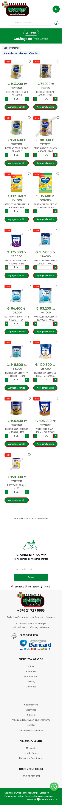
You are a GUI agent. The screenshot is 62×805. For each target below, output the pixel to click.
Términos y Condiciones (31, 758)
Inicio (31, 666)
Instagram (33, 586)
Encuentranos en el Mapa (33, 623)
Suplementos (31, 704)
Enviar (31, 577)
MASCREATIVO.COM (48, 799)
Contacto (31, 686)
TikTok (46, 586)
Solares (31, 715)
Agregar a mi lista (17, 59)
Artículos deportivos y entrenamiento (31, 720)
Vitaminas (31, 709)
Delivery (31, 681)
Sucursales (31, 671)
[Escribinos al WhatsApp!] (54, 787)
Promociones (31, 676)
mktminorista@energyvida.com (33, 627)
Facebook (19, 586)
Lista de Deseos (31, 753)
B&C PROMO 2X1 (31, 776)
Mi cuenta (31, 748)
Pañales (31, 725)
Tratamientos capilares (31, 730)
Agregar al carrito (16, 107)
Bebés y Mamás (11, 48)
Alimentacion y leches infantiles (21, 53)
